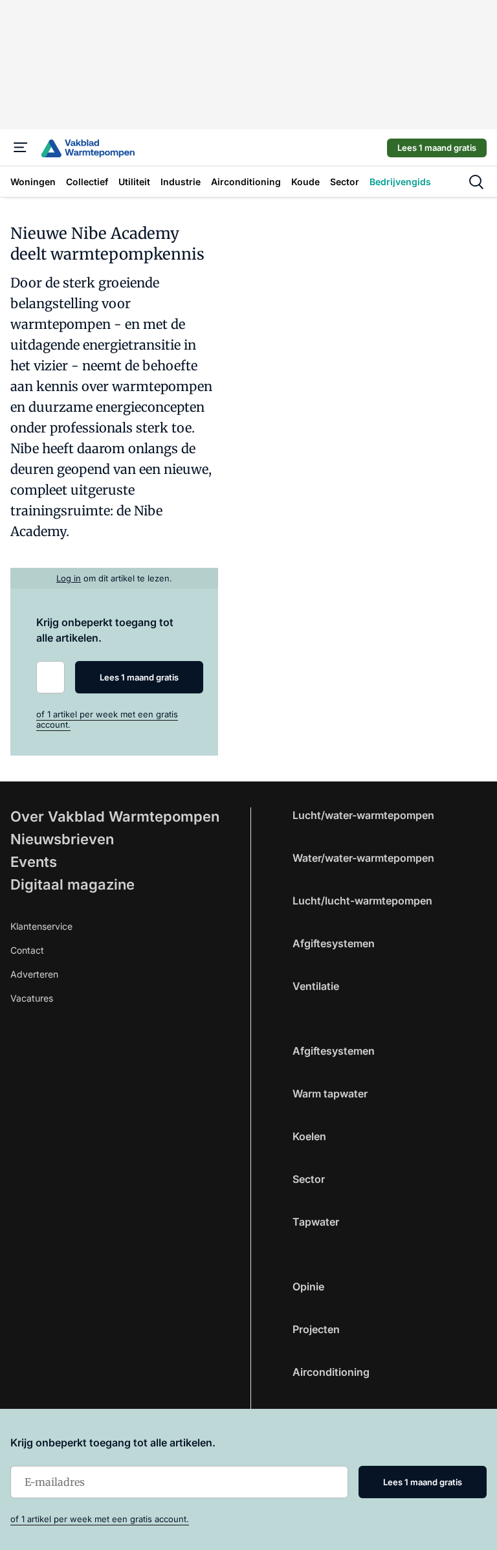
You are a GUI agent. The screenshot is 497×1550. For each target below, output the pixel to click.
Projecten (316, 1329)
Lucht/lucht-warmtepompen (362, 900)
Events (33, 861)
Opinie (308, 1286)
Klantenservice (41, 926)
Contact (27, 950)
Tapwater (316, 1221)
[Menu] (20, 148)
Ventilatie (316, 986)
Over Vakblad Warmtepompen (114, 816)
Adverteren (34, 974)
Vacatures (31, 998)
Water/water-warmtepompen (363, 857)
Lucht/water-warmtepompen (363, 815)
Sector (309, 1179)
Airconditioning (331, 1371)
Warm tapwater (330, 1093)
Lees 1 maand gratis (436, 147)
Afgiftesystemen (334, 943)
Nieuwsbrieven (62, 839)
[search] (476, 182)
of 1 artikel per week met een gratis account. (99, 1519)
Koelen (309, 1136)
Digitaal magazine (72, 884)
